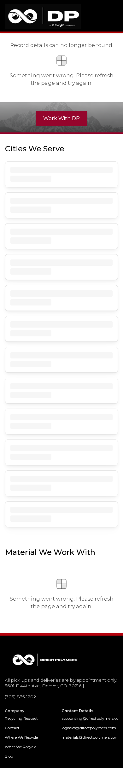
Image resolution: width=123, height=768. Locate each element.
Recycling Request (21, 718)
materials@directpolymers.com (90, 737)
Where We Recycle (21, 737)
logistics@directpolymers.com (89, 727)
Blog (9, 756)
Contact (12, 727)
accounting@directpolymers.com (90, 718)
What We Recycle (20, 746)
